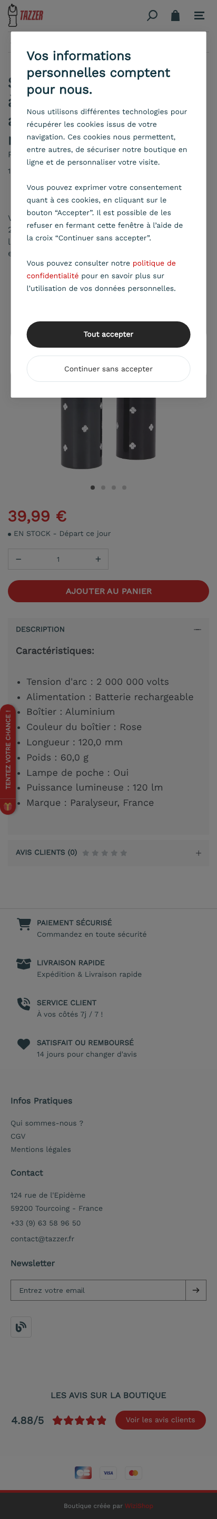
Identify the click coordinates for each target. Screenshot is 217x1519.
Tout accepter (109, 334)
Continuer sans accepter (108, 369)
